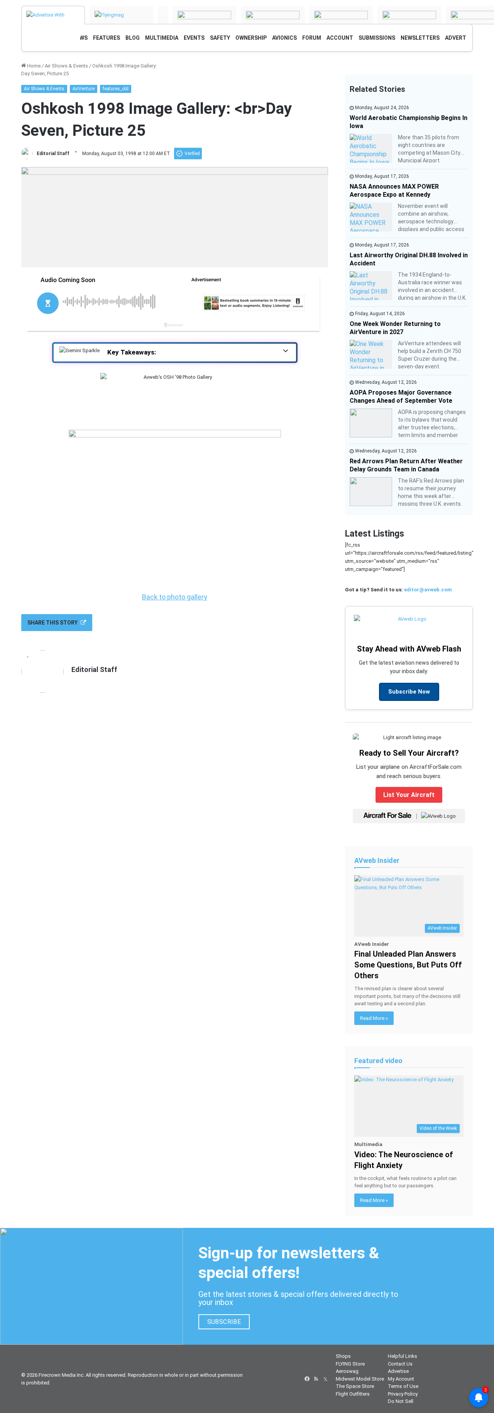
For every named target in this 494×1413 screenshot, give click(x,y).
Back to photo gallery (174, 597)
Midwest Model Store (360, 1379)
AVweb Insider (376, 860)
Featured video (378, 1061)
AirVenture (84, 88)
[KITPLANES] (341, 15)
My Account (401, 1379)
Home (33, 66)
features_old (116, 88)
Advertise (398, 1371)
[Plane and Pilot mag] (409, 15)
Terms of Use (403, 1386)
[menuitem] (106, 37)
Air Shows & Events (66, 66)
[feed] (316, 1379)
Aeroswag (347, 1371)
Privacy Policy (403, 1394)
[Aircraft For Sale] (204, 15)
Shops (343, 1356)
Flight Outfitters (353, 1394)
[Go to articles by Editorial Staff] (27, 153)
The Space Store (355, 1386)
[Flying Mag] (121, 15)
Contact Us (400, 1364)
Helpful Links (402, 1356)
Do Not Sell (400, 1401)
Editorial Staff (53, 153)
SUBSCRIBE (224, 1321)
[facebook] (306, 1379)
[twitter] (325, 1379)
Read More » (374, 1018)
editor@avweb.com (428, 590)
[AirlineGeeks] (163, 15)
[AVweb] (53, 15)
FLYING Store (350, 1364)
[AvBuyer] (273, 15)
